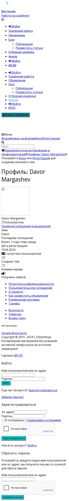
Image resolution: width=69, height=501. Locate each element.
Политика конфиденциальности (31, 284)
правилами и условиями (44, 420)
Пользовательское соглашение (30, 288)
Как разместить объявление (28, 296)
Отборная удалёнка (21, 52)
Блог (11, 40)
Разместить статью (29, 48)
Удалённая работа (20, 31)
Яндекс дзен (16, 318)
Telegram (14, 314)
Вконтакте (16, 310)
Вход (38, 138)
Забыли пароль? (12, 397)
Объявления (16, 35)
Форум (12, 56)
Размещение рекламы (23, 300)
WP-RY (18, 355)
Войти (32, 445)
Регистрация (51, 138)
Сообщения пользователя (32, 226)
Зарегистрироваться (42, 390)
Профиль (7, 226)
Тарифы (14, 303)
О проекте (15, 292)
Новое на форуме (23, 138)
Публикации (24, 44)
